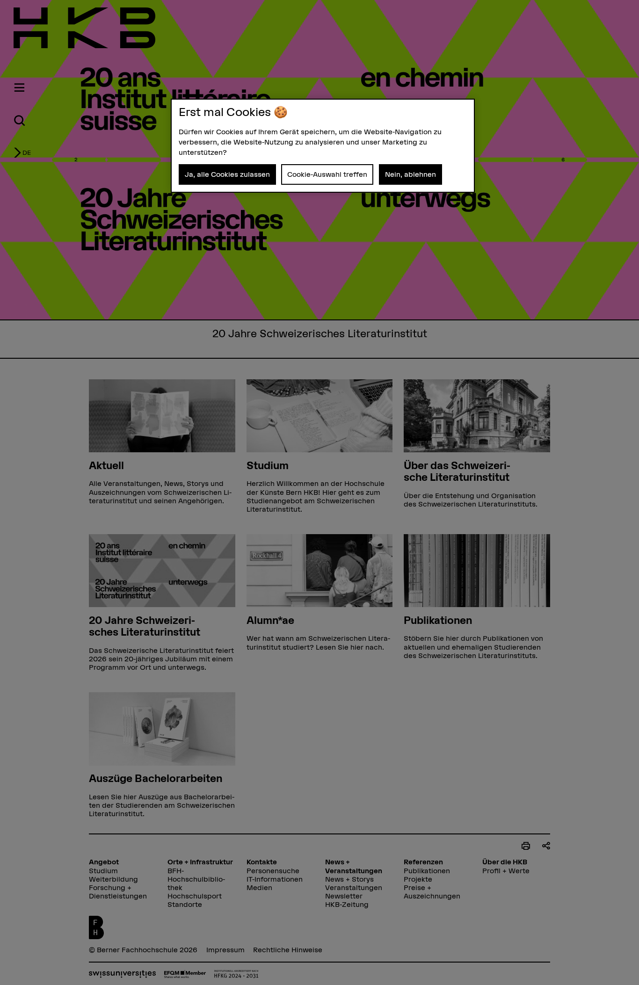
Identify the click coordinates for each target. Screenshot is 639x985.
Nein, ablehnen (410, 174)
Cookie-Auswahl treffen (327, 174)
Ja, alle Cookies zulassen (227, 174)
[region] (323, 146)
